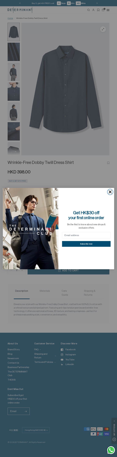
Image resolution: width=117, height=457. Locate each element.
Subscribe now (86, 244)
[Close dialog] (110, 192)
